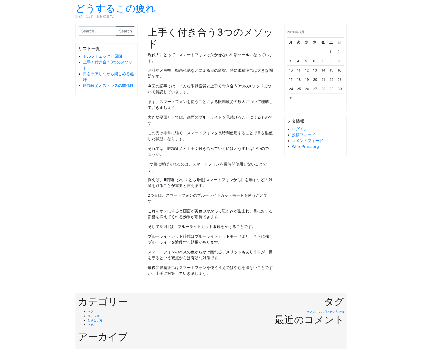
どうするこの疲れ (115, 8)
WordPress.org (305, 146)
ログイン (299, 128)
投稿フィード (303, 134)
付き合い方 (95, 320)
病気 (91, 325)
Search (125, 31)
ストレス (93, 316)
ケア (91, 311)
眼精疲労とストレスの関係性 (108, 85)
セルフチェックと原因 (102, 56)
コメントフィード (307, 140)
